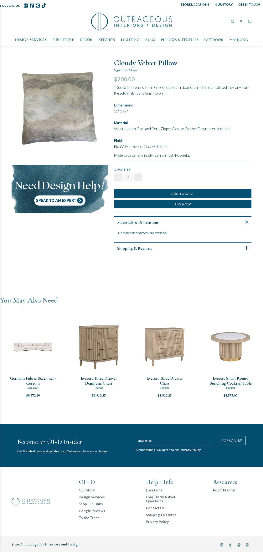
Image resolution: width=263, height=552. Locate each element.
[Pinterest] (239, 545)
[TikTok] (247, 545)
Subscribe (231, 440)
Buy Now (182, 204)
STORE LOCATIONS (195, 4)
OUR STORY (224, 4)
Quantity (122, 169)
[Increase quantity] (138, 177)
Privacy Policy (190, 449)
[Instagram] (222, 545)
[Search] (232, 21)
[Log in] (241, 21)
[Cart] (249, 21)
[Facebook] (230, 545)
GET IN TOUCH (249, 4)
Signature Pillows (125, 70)
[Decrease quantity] (118, 177)
